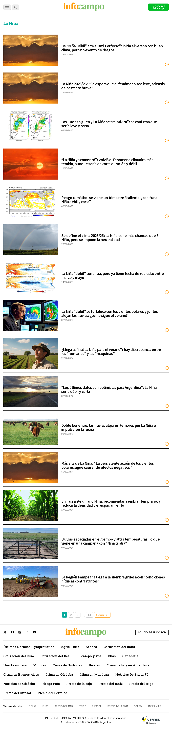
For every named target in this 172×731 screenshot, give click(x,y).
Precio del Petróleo (52, 693)
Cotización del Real (55, 656)
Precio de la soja (79, 683)
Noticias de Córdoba (19, 683)
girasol (96, 706)
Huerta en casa (15, 665)
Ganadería (130, 656)
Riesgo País (50, 683)
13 (89, 615)
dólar (32, 706)
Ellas (112, 656)
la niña (10, 23)
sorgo (138, 706)
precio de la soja (117, 706)
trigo (82, 706)
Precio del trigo (141, 683)
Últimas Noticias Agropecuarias (28, 647)
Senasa (91, 647)
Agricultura (70, 647)
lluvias (94, 665)
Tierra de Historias (67, 665)
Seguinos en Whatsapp (158, 7)
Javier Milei (154, 706)
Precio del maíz (110, 683)
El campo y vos (89, 656)
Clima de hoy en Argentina (127, 665)
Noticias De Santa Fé (131, 674)
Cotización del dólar (119, 647)
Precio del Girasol (17, 693)
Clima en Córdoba (59, 674)
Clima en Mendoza (94, 674)
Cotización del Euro (18, 656)
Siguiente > (102, 614)
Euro (45, 706)
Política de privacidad (152, 632)
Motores (39, 665)
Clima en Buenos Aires (21, 674)
